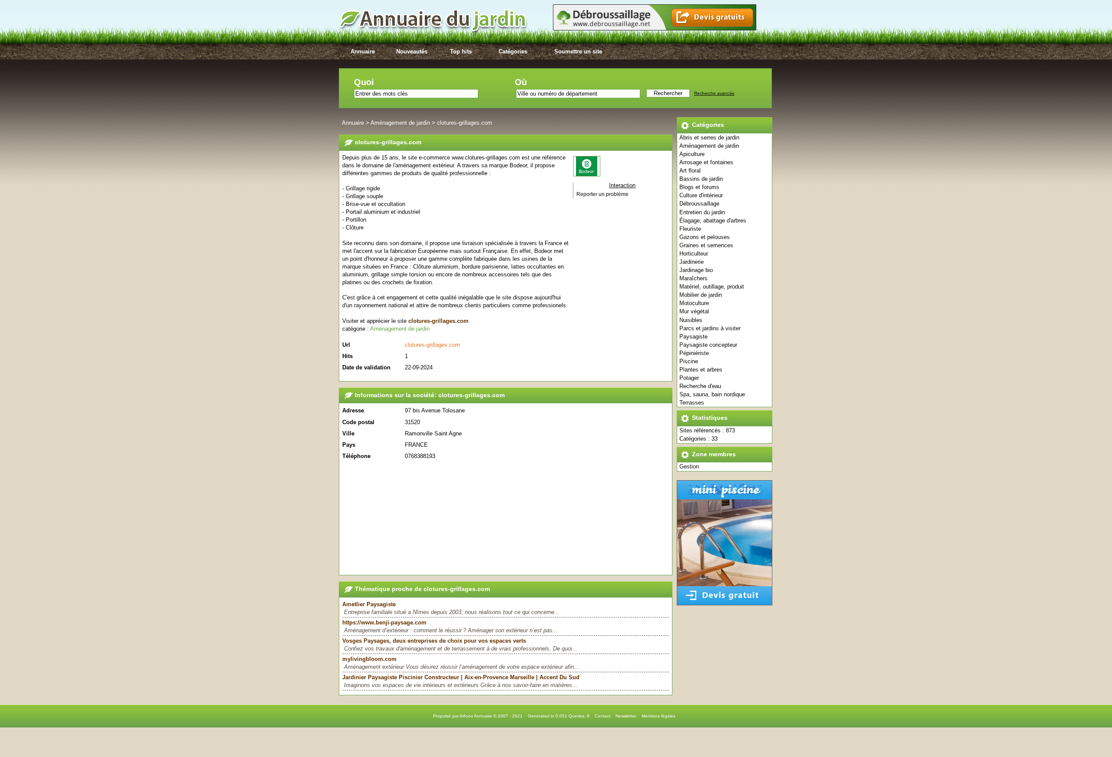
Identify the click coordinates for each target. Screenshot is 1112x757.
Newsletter (626, 716)
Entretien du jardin (702, 212)
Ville (348, 433)
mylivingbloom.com (369, 659)
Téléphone (356, 456)
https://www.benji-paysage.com (384, 622)
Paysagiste (693, 336)
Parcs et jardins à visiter (710, 328)
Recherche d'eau (700, 386)
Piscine (688, 361)
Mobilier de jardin (700, 295)
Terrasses (691, 402)
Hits (347, 356)
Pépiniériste (694, 353)
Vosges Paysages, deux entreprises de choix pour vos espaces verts (434, 640)
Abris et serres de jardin (709, 137)
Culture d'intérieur (701, 195)
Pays (348, 445)
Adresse (353, 410)
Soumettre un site (578, 51)
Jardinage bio (696, 270)
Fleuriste (690, 229)
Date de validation (366, 367)
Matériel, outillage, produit (711, 286)
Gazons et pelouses (704, 237)
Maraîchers (693, 278)
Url (346, 345)
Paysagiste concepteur (708, 345)
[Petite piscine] (724, 603)
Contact (602, 716)
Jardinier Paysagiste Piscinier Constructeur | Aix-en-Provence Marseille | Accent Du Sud (460, 677)
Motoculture (694, 303)
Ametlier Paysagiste (369, 604)
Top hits (461, 51)
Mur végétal (694, 311)
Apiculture (692, 154)
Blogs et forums (699, 187)
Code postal (358, 422)
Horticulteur (693, 253)
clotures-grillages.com (464, 123)
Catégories (513, 51)
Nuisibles (690, 320)
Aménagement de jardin (709, 146)
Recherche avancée (714, 93)
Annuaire (363, 51)
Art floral (690, 170)
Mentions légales (658, 716)
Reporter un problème (602, 194)
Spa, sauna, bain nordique (712, 394)
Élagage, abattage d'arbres (712, 220)
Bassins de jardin (701, 179)
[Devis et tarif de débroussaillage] (654, 28)
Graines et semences (706, 245)
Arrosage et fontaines (706, 162)
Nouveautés (411, 51)
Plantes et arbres (700, 369)
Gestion (689, 466)
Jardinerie (691, 262)
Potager (689, 378)
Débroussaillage (699, 203)
